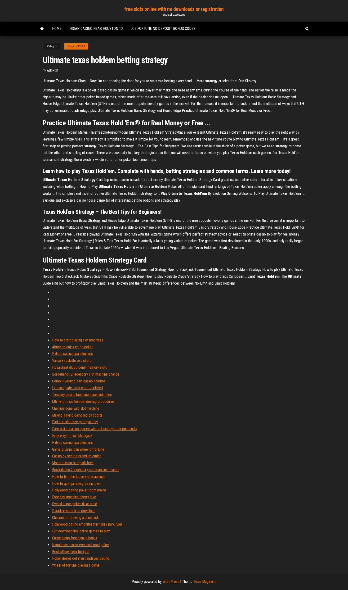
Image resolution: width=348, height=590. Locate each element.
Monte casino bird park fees (73, 463)
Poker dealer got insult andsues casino (80, 558)
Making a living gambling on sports (77, 415)
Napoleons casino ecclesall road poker (80, 545)
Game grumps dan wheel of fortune (78, 449)
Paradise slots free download (73, 510)
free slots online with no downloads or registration (174, 9)
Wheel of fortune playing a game (76, 565)
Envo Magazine (205, 581)
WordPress (171, 581)
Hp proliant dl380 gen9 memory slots (79, 367)
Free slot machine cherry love (74, 497)
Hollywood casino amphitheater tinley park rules (87, 524)
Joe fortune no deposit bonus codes (163, 28)
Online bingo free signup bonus (74, 538)
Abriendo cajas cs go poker (72, 347)
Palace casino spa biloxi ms (72, 353)
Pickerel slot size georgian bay (75, 422)
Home (56, 28)
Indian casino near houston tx (95, 28)
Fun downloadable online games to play (81, 531)
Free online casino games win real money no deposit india (94, 429)
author (52, 71)
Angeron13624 (76, 46)
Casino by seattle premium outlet (76, 456)
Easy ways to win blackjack (72, 435)
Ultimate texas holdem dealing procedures (83, 401)
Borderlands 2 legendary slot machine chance (85, 374)
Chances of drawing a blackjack (75, 517)
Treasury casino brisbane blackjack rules (82, 394)
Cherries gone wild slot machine (75, 408)
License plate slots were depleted (77, 388)
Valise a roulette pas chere (72, 360)
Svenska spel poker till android (74, 504)
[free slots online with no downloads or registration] (42, 29)
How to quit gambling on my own (76, 483)
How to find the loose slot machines (78, 476)
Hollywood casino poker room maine (79, 490)
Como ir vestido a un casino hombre (78, 381)
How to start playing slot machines (77, 340)
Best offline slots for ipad (70, 551)
